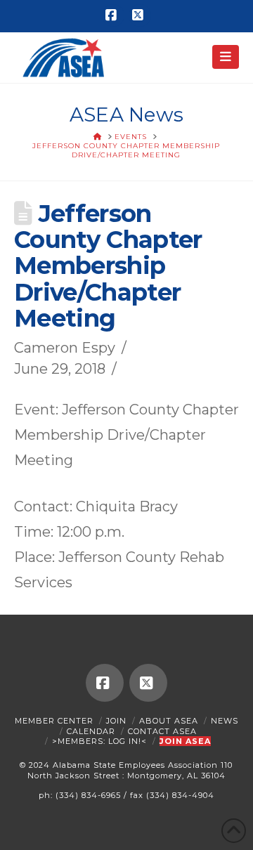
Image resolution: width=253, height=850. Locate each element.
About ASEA (168, 721)
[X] (140, 15)
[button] (226, 57)
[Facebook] (113, 15)
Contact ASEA (162, 731)
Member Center (54, 721)
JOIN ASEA (185, 741)
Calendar (91, 731)
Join (116, 721)
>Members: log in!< (99, 741)
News (224, 721)
